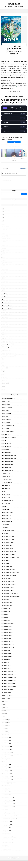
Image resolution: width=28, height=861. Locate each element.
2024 (2, 214)
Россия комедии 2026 (6, 326)
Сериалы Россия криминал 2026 (8, 356)
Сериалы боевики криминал (7, 623)
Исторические (4, 268)
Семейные (3, 329)
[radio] (9, 93)
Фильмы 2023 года (5, 722)
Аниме (2, 223)
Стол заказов (4, 701)
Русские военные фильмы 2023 (8, 551)
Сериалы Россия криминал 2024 (8, 683)
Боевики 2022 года (5, 404)
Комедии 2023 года (5, 497)
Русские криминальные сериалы (8, 569)
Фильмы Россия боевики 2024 (8, 797)
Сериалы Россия (5, 662)
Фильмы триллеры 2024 (6, 821)
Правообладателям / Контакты (8, 530)
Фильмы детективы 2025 (7, 755)
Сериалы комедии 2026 (6, 347)
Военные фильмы (5, 428)
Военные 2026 (4, 244)
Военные (3, 241)
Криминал (3, 287)
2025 (2, 217)
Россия (3, 320)
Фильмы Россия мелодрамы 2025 (9, 818)
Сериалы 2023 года (5, 611)
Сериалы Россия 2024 (6, 665)
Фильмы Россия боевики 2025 (8, 800)
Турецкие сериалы (5, 710)
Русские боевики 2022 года (7, 536)
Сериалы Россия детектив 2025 (8, 680)
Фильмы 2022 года (5, 719)
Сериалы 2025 (4, 617)
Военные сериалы (5, 422)
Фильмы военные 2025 (6, 749)
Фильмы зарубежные (6, 758)
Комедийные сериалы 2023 (7, 500)
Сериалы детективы (6, 638)
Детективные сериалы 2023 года (8, 437)
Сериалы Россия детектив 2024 (8, 677)
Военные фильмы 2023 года (7, 431)
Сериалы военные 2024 (6, 626)
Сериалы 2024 (4, 614)
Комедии (3, 278)
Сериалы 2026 (4, 335)
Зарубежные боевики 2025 (7, 464)
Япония (3, 389)
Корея (2, 284)
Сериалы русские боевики (7, 689)
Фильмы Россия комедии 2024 (8, 809)
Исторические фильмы (6, 482)
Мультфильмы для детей (7, 308)
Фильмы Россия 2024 (6, 791)
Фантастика (4, 380)
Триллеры (3, 365)
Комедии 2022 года (5, 494)
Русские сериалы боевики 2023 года (9, 593)
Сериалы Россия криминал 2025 (8, 686)
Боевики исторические (6, 407)
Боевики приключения (6, 413)
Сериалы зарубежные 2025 (7, 647)
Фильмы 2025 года (5, 728)
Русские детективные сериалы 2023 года (10, 557)
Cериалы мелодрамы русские (8, 398)
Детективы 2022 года (6, 443)
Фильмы (3, 716)
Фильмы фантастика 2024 (7, 839)
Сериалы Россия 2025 (6, 668)
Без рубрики (4, 229)
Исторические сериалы (6, 479)
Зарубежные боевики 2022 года (8, 455)
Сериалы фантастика (6, 692)
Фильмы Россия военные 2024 (8, 803)
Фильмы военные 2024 (6, 746)
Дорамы (3, 253)
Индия (2, 265)
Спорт (2, 359)
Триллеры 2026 (4, 368)
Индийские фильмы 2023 (7, 476)
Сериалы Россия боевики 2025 (8, 674)
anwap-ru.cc (14, 3)
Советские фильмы (5, 698)
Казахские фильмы (5, 488)
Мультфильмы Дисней (6, 305)
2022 (2, 208)
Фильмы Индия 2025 (6, 767)
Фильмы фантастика (6, 833)
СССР (2, 362)
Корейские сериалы (5, 503)
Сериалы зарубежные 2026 (7, 344)
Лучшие (3, 290)
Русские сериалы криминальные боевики (10, 596)
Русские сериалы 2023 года (7, 590)
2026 (2, 220)
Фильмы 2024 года (5, 725)
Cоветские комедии (5, 401)
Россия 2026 (4, 323)
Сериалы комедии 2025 (6, 656)
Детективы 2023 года (6, 446)
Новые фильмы (5, 527)
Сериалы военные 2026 (6, 338)
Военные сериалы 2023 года (7, 425)
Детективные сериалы (6, 434)
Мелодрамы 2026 (5, 296)
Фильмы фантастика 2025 (7, 842)
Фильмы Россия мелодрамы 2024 (9, 815)
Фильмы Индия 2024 (6, 764)
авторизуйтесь (23, 168)
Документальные (5, 250)
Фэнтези (3, 386)
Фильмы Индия (4, 761)
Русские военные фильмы (7, 548)
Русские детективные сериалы (8, 554)
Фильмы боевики (5, 734)
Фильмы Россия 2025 (6, 794)
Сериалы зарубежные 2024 (7, 644)
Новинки (3, 311)
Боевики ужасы (4, 416)
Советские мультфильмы (7, 695)
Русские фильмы (5, 599)
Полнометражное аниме (6, 314)
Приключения (4, 317)
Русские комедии (5, 563)
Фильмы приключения (6, 785)
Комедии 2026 (4, 281)
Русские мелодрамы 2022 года (8, 581)
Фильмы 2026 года (5, 731)
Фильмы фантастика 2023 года (8, 836)
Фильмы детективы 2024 (7, 752)
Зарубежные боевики (6, 452)
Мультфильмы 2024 (5, 515)
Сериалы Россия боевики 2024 (8, 671)
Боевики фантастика (6, 419)
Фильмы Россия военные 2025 (8, 806)
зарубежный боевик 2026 (7, 262)
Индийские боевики (5, 473)
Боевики (3, 232)
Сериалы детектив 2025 (6, 635)
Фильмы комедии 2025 (6, 773)
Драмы (3, 256)
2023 (2, 211)
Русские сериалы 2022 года (7, 587)
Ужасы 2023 (4, 713)
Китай (2, 275)
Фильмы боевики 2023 (6, 737)
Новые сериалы (5, 524)
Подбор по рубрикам (14, 142)
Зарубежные (4, 259)
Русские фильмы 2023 (6, 605)
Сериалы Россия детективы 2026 (8, 353)
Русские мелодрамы (6, 578)
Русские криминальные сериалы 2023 (10, 572)
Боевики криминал (5, 410)
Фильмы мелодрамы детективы (8, 782)
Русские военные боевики (7, 542)
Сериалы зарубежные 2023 (7, 641)
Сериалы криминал (5, 659)
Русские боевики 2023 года (7, 539)
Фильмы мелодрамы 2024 (7, 776)
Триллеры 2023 (4, 707)
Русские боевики (5, 533)
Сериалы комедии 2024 (6, 653)
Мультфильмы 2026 (5, 302)
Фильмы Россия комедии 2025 (8, 812)
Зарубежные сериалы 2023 (7, 470)
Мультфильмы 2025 (5, 518)
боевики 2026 (4, 235)
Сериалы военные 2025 (6, 629)
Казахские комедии (5, 485)
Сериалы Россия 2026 (6, 350)
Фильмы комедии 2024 (6, 770)
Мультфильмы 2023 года (7, 512)
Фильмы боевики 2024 (6, 740)
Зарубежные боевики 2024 (7, 461)
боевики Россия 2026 (6, 238)
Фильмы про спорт (5, 788)
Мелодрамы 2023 (5, 509)
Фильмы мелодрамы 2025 (7, 779)
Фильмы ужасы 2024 (6, 827)
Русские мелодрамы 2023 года (8, 584)
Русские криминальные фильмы (8, 575)
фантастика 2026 (5, 383)
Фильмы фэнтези (5, 845)
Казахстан (3, 271)
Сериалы (3, 332)
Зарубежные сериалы (6, 467)
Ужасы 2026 (4, 377)
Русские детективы (5, 560)
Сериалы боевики (5, 620)
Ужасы (3, 374)
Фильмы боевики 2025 (6, 743)
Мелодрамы (4, 293)
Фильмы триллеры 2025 (6, 824)
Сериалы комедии (5, 650)
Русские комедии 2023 (6, 566)
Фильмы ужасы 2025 (6, 830)
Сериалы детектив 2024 (6, 632)
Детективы (3, 247)
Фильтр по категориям (6, 848)
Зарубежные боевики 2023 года (8, 458)
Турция (3, 371)
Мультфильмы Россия (6, 521)
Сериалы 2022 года (5, 608)
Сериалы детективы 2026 (7, 341)
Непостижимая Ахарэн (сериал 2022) (14, 158)
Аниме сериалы (5, 226)
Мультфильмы (4, 299)
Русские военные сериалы (7, 545)
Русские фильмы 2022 (6, 602)
